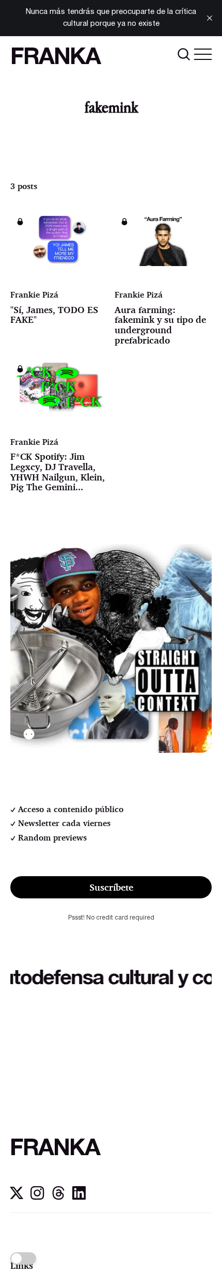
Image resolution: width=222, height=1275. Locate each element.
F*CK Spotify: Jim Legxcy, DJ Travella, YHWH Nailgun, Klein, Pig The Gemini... (57, 471)
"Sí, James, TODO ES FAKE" (54, 314)
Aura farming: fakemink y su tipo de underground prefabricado (160, 325)
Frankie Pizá (34, 294)
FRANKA (55, 58)
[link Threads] (58, 1197)
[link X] (16, 1197)
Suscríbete (111, 887)
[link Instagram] (37, 1197)
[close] (209, 18)
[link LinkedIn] (79, 1197)
